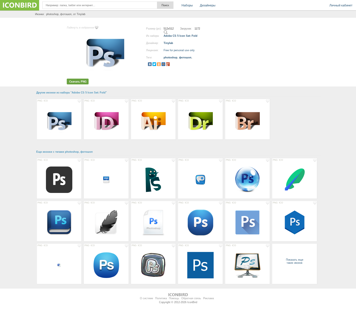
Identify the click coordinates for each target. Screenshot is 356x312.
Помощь (174, 298)
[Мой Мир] (163, 64)
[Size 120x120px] (59, 222)
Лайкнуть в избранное (80, 27)
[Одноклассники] (159, 64)
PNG (39, 100)
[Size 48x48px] (200, 179)
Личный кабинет (340, 5)
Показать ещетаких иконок (294, 261)
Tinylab (168, 43)
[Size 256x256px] (106, 222)
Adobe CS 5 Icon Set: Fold (180, 35)
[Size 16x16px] (59, 265)
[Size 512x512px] (59, 120)
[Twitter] (154, 64)
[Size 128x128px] (59, 179)
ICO (46, 100)
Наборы (187, 5)
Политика (161, 298)
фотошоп (185, 57)
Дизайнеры (207, 5)
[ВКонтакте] (150, 64)
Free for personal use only (179, 50)
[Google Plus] (168, 64)
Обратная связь (191, 298)
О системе (146, 298)
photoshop (170, 57)
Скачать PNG (78, 81)
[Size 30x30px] (106, 179)
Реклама (208, 298)
